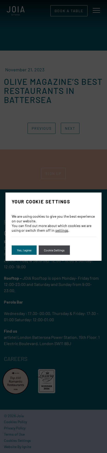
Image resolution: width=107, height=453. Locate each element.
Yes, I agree (24, 250)
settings (61, 230)
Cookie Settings (54, 250)
